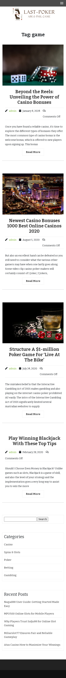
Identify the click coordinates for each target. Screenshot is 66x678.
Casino (8, 544)
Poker (7, 559)
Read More (33, 152)
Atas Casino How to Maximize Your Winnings (32, 644)
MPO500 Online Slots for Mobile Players (29, 613)
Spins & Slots (12, 552)
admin (12, 110)
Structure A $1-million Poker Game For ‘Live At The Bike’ (34, 355)
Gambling (10, 575)
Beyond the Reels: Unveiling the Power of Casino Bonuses (34, 97)
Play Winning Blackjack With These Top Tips (34, 441)
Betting (8, 567)
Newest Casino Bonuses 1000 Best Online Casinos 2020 (34, 226)
